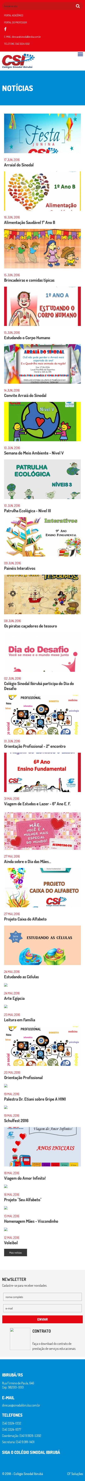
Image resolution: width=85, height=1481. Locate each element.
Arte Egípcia (14, 998)
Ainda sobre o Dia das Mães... (27, 861)
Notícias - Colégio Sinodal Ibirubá (18, 61)
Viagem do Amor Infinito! (25, 1178)
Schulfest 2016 (16, 1120)
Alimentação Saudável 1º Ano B (29, 222)
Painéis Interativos (19, 568)
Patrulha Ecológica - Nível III (27, 510)
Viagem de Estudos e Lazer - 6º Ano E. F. (37, 803)
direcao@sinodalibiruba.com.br (26, 36)
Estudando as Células (21, 976)
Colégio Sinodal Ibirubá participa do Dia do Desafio (39, 686)
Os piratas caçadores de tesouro (30, 625)
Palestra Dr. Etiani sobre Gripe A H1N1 (35, 1098)
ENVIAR (42, 1319)
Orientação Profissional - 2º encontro (35, 746)
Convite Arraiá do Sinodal (25, 395)
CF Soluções (75, 1474)
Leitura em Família (19, 1019)
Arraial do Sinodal (19, 164)
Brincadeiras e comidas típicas (29, 280)
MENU (80, 54)
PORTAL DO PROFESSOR (15, 22)
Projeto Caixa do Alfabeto (25, 918)
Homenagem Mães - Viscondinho (31, 1221)
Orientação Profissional (23, 1077)
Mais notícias (15, 1252)
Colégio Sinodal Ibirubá (28, 1474)
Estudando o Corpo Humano (27, 337)
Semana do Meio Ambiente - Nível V (34, 452)
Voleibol (11, 1242)
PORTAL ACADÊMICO (13, 15)
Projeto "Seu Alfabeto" (22, 1199)
